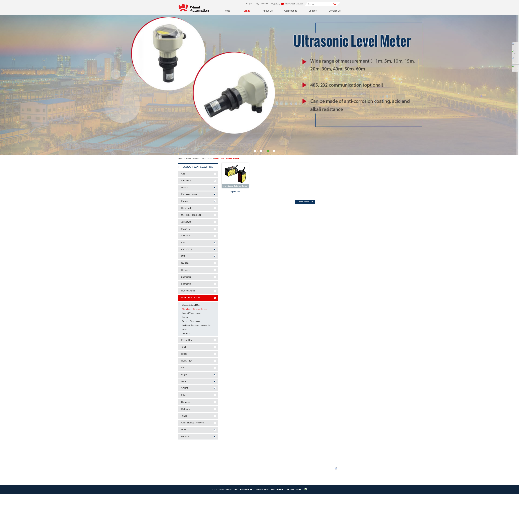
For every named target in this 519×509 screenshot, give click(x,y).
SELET (184, 388)
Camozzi (185, 402)
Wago (184, 374)
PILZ (183, 368)
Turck (183, 347)
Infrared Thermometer (191, 313)
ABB (183, 174)
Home (227, 10)
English (249, 4)
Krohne (184, 201)
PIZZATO (185, 229)
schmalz (185, 436)
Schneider (186, 277)
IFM (183, 256)
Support (313, 10)
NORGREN (186, 361)
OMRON (185, 263)
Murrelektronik (188, 291)
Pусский (264, 4)
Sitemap (289, 489)
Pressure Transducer (191, 321)
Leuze (184, 429)
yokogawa (186, 222)
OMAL (184, 381)
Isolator (185, 317)
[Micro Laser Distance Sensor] (259, 154)
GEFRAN (185, 236)
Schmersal (186, 284)
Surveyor (186, 333)
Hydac (184, 354)
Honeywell (186, 208)
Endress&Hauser (189, 194)
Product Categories (195, 166)
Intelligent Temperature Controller (196, 325)
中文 (257, 4)
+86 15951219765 (286, 467)
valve (184, 329)
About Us (268, 10)
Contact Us (335, 10)
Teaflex (184, 416)
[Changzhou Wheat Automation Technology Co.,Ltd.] (193, 13)
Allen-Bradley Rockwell (192, 423)
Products (183, 453)
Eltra (183, 395)
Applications (290, 10)
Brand (247, 10)
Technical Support (236, 467)
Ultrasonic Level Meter (191, 305)
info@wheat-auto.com (294, 4)
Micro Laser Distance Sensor (226, 158)
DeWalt (184, 187)
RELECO (185, 409)
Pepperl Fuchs (188, 340)
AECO (184, 242)
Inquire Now (235, 192)
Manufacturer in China (202, 158)
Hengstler (185, 270)
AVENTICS (186, 249)
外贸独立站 (275, 4)
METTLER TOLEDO (191, 215)
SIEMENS (186, 180)
